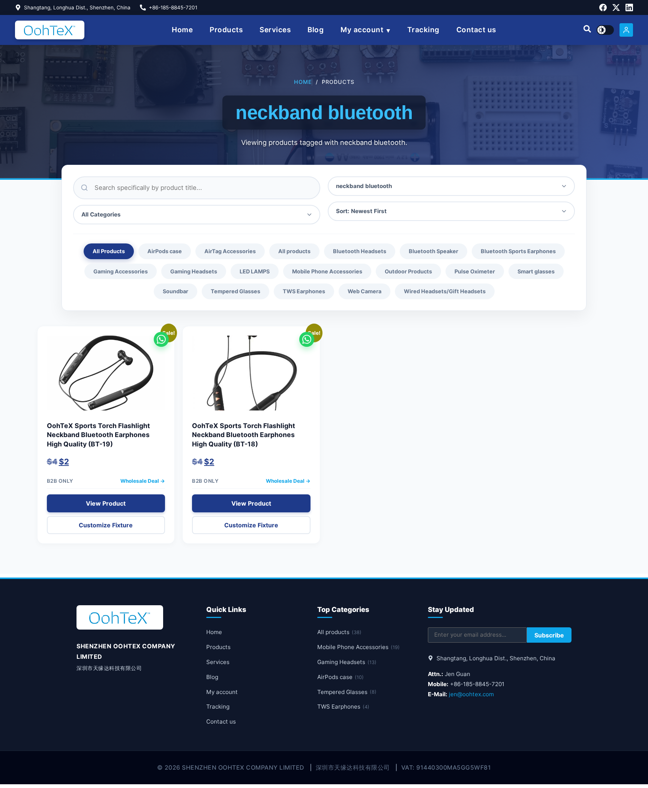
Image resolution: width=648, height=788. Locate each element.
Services (275, 29)
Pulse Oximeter (474, 271)
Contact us (476, 29)
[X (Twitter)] (616, 7)
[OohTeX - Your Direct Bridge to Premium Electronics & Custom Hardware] (49, 30)
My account (361, 29)
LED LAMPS (255, 271)
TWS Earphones (304, 291)
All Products (109, 251)
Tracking (423, 29)
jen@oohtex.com (471, 694)
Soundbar (175, 291)
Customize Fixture (106, 525)
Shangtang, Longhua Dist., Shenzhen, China (77, 7)
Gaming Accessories (120, 271)
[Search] (587, 30)
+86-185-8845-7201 (173, 7)
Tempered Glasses (235, 291)
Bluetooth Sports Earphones (518, 251)
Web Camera (364, 291)
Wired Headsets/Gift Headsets (445, 291)
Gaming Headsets (193, 271)
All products (294, 251)
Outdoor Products (408, 271)
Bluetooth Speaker (433, 251)
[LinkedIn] (629, 7)
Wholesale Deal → (142, 481)
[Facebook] (603, 7)
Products (226, 29)
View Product (106, 503)
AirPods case (164, 251)
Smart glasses (536, 271)
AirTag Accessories (230, 251)
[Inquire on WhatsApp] (161, 339)
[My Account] (626, 30)
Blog (316, 29)
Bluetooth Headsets (359, 251)
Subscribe (549, 635)
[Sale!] (106, 377)
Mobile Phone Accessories (327, 271)
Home (182, 29)
